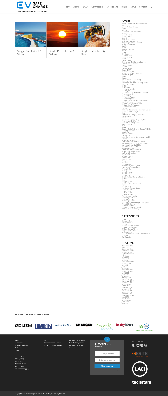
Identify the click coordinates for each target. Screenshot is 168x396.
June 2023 (125, 257)
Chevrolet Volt (127, 55)
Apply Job (125, 33)
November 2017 (128, 292)
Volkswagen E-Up (128, 199)
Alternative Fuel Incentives (131, 32)
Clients (124, 59)
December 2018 (127, 279)
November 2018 (128, 281)
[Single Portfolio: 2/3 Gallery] (62, 34)
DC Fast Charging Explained (132, 73)
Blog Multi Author (128, 40)
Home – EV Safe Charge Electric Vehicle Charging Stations (136, 130)
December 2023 (127, 249)
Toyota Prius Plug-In (129, 196)
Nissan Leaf (126, 158)
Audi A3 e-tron (127, 35)
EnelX (124, 86)
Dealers (124, 76)
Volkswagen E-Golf (128, 198)
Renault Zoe (126, 175)
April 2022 (125, 268)
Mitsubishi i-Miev (128, 148)
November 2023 (128, 251)
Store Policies (127, 186)
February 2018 (127, 287)
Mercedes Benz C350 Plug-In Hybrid (135, 143)
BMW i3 (124, 46)
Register (125, 170)
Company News (127, 221)
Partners (125, 162)
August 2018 (126, 284)
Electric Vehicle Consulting (131, 79)
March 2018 (126, 286)
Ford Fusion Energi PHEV (131, 123)
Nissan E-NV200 (127, 156)
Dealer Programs (128, 75)
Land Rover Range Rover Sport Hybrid (136, 137)
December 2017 (127, 290)
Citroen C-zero (127, 57)
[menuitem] (67, 6)
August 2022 (126, 263)
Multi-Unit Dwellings (129, 153)
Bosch (124, 51)
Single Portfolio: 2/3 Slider (29, 52)
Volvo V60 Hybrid (128, 205)
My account (126, 154)
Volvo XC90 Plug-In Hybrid (131, 207)
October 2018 (127, 282)
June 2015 (125, 302)
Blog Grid (125, 38)
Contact (124, 67)
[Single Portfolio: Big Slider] (94, 34)
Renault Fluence (127, 172)
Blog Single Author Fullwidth (132, 43)
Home (124, 127)
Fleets (124, 118)
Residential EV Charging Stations (133, 177)
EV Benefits (126, 87)
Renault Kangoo (127, 174)
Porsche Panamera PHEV (131, 167)
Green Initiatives (127, 124)
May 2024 (125, 247)
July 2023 (125, 255)
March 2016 (126, 298)
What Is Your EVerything (130, 209)
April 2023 (125, 260)
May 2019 (125, 276)
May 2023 (125, 259)
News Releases (127, 232)
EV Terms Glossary (129, 107)
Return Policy (19, 366)
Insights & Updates (129, 230)
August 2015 (126, 300)
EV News (125, 224)
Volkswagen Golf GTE (129, 201)
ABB (123, 25)
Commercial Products (130, 63)
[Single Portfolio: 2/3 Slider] (30, 34)
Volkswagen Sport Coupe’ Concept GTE (136, 202)
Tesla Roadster (127, 194)
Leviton (124, 138)
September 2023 (128, 254)
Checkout (125, 54)
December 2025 (127, 246)
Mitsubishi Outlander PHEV (131, 150)
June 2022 (125, 266)
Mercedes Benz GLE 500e (131, 145)
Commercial (19, 343)
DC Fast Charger (128, 71)
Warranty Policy (20, 364)
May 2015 (125, 303)
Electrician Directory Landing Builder (135, 83)
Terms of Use (127, 190)
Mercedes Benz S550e (130, 146)
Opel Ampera (126, 159)
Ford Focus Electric (129, 121)
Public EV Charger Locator (53, 345)
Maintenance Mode (129, 140)
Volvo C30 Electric (128, 204)
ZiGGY (124, 210)
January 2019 (126, 278)
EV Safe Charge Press (129, 227)
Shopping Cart (127, 182)
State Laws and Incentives (53, 343)
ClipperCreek (126, 60)
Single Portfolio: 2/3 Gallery (61, 52)
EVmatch (125, 108)
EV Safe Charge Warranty (131, 105)
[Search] (151, 6)
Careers (124, 52)
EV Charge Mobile (128, 89)
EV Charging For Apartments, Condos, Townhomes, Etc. (136, 93)
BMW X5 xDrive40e (129, 49)
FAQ (123, 113)
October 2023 (127, 252)
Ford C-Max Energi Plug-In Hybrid (134, 119)
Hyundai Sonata (127, 134)
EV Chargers (126, 91)
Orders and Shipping (22, 369)
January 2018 (126, 289)
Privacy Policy (127, 169)
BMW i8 (124, 48)
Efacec (124, 78)
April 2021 (125, 273)
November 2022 (128, 262)
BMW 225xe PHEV (128, 44)
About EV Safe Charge (130, 27)
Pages (124, 161)
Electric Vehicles (127, 222)
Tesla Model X (127, 193)
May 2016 (125, 297)
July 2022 (125, 265)
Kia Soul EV (126, 135)
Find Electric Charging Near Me (133, 115)
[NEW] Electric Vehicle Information (134, 24)
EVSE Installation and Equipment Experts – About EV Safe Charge (137, 111)
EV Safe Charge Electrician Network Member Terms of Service (135, 101)
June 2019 (125, 274)
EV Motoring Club (128, 99)
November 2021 (128, 271)
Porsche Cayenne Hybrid (131, 166)
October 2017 (127, 294)
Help (123, 126)
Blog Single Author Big (130, 41)
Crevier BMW (126, 70)
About (17, 340)
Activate (125, 28)
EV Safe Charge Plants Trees (132, 103)
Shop (123, 180)
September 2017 (128, 295)
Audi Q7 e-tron (127, 36)
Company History (128, 65)
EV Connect (126, 95)
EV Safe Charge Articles (130, 226)
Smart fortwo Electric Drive (132, 183)
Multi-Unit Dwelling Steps (131, 151)
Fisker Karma (126, 116)
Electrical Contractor (129, 81)
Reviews (125, 178)
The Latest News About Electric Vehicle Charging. (136, 234)
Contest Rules (127, 68)
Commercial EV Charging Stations (134, 62)
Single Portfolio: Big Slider (93, 52)
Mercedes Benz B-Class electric (133, 142)
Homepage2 (126, 132)
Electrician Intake (128, 84)
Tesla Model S (127, 191)
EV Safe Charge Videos (130, 229)
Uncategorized (127, 237)
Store (124, 185)
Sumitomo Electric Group (131, 188)
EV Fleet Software (128, 97)
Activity (124, 30)
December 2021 (127, 270)
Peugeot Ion (126, 164)
